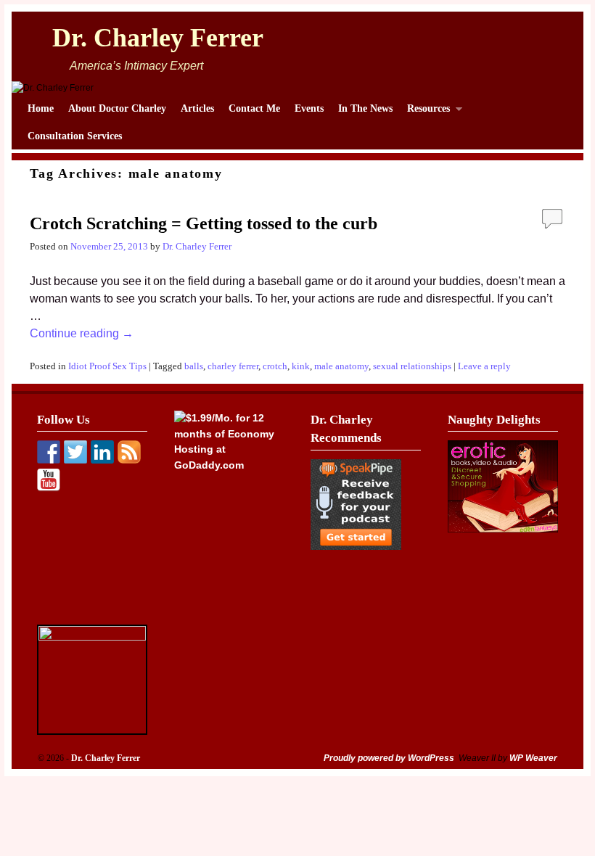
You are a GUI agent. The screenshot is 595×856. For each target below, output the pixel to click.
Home (41, 108)
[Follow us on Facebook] (48, 452)
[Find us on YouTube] (48, 480)
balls (193, 366)
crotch (275, 366)
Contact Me (254, 108)
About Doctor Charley (117, 108)
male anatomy (341, 366)
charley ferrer (233, 366)
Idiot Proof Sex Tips (107, 366)
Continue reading (82, 333)
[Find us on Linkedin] (102, 452)
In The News (365, 108)
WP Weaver (533, 758)
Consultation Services (75, 135)
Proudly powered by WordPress (389, 758)
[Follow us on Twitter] (75, 452)
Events (309, 108)
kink (301, 366)
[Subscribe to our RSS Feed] (129, 452)
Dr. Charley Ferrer (157, 37)
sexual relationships (412, 366)
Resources (425, 112)
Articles (197, 108)
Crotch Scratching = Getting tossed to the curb (203, 223)
